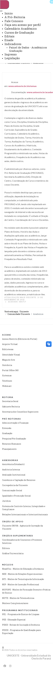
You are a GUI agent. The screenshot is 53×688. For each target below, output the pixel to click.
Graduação (7, 433)
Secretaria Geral (10, 401)
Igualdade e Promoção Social (16, 495)
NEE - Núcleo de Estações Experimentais (22, 574)
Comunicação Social (12, 490)
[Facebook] (5, 666)
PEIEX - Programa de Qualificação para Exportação (21, 632)
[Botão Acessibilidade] (51, 1)
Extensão (6, 428)
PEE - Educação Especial (14, 619)
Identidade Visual (11, 354)
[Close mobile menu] (1, 10)
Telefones (7, 380)
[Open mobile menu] (4, 4)
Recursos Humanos (11, 443)
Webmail (7, 386)
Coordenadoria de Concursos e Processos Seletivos (22, 541)
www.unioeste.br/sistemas (22, 86)
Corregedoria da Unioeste (15, 485)
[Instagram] (10, 666)
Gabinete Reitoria (11, 406)
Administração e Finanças (15, 422)
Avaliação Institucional (13, 474)
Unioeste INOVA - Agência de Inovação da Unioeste (22, 527)
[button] (3, 647)
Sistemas (7, 375)
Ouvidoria (7, 365)
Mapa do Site (8, 359)
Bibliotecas (7, 349)
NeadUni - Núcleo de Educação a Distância (23, 568)
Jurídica (6, 501)
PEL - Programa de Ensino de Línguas (20, 614)
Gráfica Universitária (12, 553)
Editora (6, 548)
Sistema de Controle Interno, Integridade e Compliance (23, 508)
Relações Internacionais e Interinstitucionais (25, 514)
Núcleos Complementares (15, 603)
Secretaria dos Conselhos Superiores (20, 411)
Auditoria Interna (11, 469)
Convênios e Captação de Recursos (18, 480)
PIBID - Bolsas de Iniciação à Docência (21, 624)
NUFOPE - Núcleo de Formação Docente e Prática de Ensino (26, 591)
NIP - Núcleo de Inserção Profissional (20, 584)
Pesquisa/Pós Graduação (14, 438)
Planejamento (9, 449)
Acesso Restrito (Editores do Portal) (19, 339)
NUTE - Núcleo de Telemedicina (18, 598)
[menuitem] (9, 13)
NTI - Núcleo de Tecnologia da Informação (23, 579)
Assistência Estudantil (13, 464)
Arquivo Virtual (10, 344)
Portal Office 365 (10, 370)
